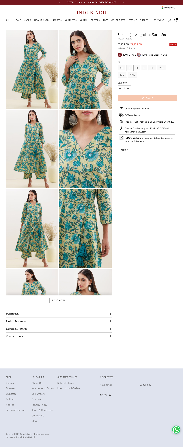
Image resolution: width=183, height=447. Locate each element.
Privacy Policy (39, 404)
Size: (120, 62)
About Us (37, 382)
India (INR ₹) (169, 7)
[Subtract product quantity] (120, 88)
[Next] (123, 2)
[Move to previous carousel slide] (168, 363)
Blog (34, 420)
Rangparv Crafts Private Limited (20, 437)
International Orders (43, 388)
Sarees (10, 382)
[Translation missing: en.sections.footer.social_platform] (101, 395)
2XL (161, 68)
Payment (37, 399)
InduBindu (27, 434)
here (141, 141)
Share (124, 150)
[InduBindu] (91, 12)
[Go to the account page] (170, 20)
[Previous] (60, 2)
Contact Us (38, 415)
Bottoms (10, 399)
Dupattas (11, 393)
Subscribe (145, 385)
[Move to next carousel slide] (174, 363)
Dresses (10, 388)
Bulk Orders (38, 393)
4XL (132, 74)
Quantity (123, 82)
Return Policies (65, 382)
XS (121, 68)
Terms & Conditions (42, 410)
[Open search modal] (7, 20)
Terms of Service (15, 410)
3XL (122, 74)
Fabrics (10, 404)
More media (58, 300)
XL (152, 68)
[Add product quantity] (128, 88)
